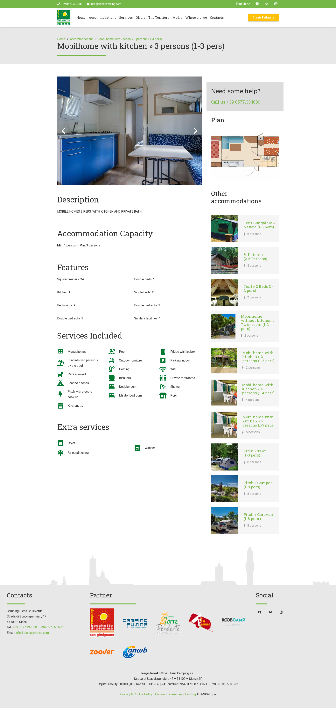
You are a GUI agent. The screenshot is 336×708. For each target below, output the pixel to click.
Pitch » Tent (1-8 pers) (255, 453)
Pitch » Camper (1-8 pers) (258, 484)
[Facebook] (257, 4)
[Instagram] (276, 4)
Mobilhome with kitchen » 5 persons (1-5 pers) (258, 420)
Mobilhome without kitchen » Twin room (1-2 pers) (257, 322)
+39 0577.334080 (25, 627)
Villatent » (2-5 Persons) (255, 256)
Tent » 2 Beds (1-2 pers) (258, 288)
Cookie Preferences (169, 694)
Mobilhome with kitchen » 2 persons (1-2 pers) (258, 356)
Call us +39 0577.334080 (235, 102)
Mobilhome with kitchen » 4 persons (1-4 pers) (258, 388)
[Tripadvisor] (266, 4)
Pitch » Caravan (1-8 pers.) (258, 516)
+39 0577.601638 (52, 627)
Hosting (190, 694)
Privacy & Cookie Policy (136, 694)
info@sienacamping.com (32, 633)
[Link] (63, 17)
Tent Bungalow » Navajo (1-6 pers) (259, 224)
